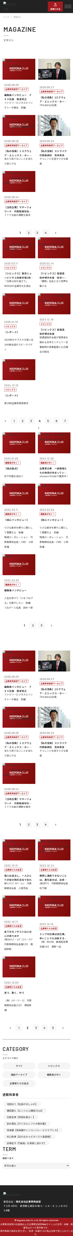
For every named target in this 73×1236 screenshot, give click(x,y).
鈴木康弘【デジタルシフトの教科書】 (27, 1123)
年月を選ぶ (10, 1165)
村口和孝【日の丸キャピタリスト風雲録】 (29, 1136)
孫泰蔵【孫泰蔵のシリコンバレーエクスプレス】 (33, 1130)
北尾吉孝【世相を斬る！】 (21, 1117)
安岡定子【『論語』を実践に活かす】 (26, 1143)
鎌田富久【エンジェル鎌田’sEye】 (25, 1110)
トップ (6, 17)
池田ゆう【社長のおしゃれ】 (22, 1104)
